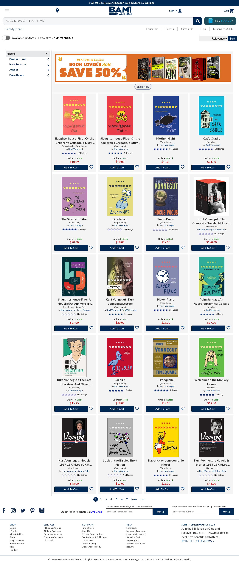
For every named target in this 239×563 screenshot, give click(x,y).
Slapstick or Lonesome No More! (166, 462)
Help (203, 28)
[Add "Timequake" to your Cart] (166, 409)
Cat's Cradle (211, 138)
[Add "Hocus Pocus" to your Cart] (166, 248)
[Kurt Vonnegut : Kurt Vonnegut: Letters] (120, 276)
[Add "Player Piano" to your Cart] (166, 328)
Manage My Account (136, 531)
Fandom (14, 549)
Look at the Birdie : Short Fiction (120, 462)
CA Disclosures (168, 559)
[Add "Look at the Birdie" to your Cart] (120, 489)
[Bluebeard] (120, 196)
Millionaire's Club (223, 28)
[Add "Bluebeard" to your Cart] (120, 248)
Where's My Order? (136, 543)
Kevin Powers (83, 310)
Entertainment (17, 543)
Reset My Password (136, 534)
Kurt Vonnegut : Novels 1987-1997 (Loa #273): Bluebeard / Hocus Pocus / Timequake (74, 463)
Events (170, 28)
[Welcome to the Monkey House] (211, 357)
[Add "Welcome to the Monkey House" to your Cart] (211, 409)
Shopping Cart (133, 537)
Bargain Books (17, 540)
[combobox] (105, 21)
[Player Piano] (165, 276)
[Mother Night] (166, 115)
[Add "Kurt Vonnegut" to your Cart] (211, 248)
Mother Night (165, 138)
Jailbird (120, 379)
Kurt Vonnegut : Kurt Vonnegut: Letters (120, 301)
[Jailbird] (120, 357)
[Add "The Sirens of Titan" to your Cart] (74, 248)
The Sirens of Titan (74, 219)
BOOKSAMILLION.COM (115, 559)
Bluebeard (120, 219)
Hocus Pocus (166, 219)
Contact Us (87, 540)
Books (13, 527)
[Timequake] (165, 357)
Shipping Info (132, 540)
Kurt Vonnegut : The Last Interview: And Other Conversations (74, 382)
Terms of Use (152, 559)
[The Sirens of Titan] (74, 196)
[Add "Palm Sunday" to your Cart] (211, 328)
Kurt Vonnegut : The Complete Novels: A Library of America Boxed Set (211, 221)
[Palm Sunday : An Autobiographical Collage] (211, 276)
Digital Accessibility (91, 546)
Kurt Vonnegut (75, 149)
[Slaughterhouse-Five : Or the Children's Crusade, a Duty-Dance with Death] (74, 115)
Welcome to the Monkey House (211, 382)
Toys (12, 546)
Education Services (53, 537)
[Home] (119, 11)
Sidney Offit (220, 229)
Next (134, 499)
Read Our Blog (89, 543)
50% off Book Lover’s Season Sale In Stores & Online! (121, 2)
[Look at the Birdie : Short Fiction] (120, 437)
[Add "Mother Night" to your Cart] (166, 167)
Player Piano (165, 299)
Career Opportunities (92, 534)
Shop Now (143, 86)
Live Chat (96, 511)
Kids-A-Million (17, 534)
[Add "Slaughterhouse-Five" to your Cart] (74, 167)
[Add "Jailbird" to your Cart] (120, 409)
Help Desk (131, 527)
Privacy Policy (184, 559)
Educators (152, 28)
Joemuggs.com (136, 559)
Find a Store (88, 527)
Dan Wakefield (129, 310)
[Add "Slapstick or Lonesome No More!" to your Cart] (166, 489)
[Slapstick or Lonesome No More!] (165, 437)
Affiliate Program (52, 531)
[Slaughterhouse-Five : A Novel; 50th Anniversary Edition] (74, 276)
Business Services (53, 534)
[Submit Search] (197, 21)
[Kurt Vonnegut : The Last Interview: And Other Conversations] (74, 357)
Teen (12, 537)
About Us (86, 531)
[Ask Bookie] (220, 21)
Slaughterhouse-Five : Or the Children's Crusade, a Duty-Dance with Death (74, 141)
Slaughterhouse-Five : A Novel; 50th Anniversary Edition (74, 302)
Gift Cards (187, 28)
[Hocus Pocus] (166, 196)
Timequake (166, 379)
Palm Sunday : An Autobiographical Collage (211, 301)
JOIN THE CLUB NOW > (197, 541)
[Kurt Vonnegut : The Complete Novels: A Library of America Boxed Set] (211, 196)
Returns (130, 546)
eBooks (13, 531)
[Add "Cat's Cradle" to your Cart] (211, 167)
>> (142, 499)
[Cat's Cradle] (211, 115)
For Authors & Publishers (94, 537)
